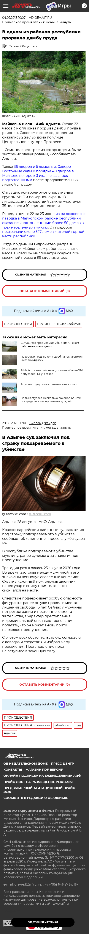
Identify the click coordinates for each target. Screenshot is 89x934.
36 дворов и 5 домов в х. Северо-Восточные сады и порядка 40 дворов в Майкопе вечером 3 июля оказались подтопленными (38, 173)
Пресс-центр (62, 764)
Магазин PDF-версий (44, 770)
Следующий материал (43, 922)
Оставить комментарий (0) (44, 291)
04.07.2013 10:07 (13, 18)
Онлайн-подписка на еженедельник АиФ (42, 776)
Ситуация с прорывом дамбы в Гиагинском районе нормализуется (50, 344)
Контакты (12, 770)
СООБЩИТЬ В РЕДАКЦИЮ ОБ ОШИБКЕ (35, 798)
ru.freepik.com (40, 514)
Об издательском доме (25, 764)
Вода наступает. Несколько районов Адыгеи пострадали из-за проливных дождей (51, 399)
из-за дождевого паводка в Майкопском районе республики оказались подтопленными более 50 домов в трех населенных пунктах (44, 220)
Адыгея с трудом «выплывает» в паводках (49, 384)
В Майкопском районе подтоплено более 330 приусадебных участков (52, 372)
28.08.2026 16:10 (14, 423)
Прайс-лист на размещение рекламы (38, 782)
